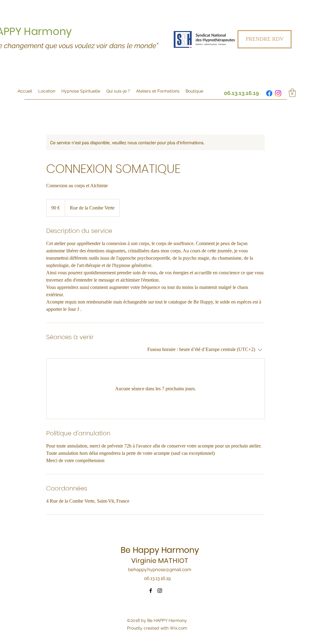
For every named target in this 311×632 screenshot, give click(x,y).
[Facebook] (269, 93)
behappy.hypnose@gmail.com (159, 569)
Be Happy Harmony (160, 550)
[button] (292, 93)
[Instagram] (278, 93)
